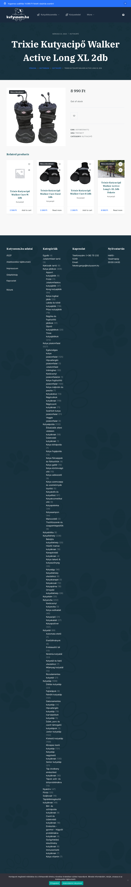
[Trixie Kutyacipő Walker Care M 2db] (20, 173)
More (89, 14)
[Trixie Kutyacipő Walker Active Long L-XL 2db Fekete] (111, 169)
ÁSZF (9, 255)
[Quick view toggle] (29, 170)
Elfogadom (54, 883)
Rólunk (10, 289)
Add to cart (26, 210)
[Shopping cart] (123, 15)
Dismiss (125, 3)
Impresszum (12, 268)
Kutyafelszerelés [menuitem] (49, 14)
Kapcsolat (11, 280)
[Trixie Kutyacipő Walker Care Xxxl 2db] (50, 173)
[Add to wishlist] (29, 164)
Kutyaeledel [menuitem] (75, 14)
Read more (57, 210)
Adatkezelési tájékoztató (19, 262)
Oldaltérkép (12, 274)
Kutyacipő (74, 34)
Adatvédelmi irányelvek (72, 883)
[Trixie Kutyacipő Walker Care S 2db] (80, 173)
